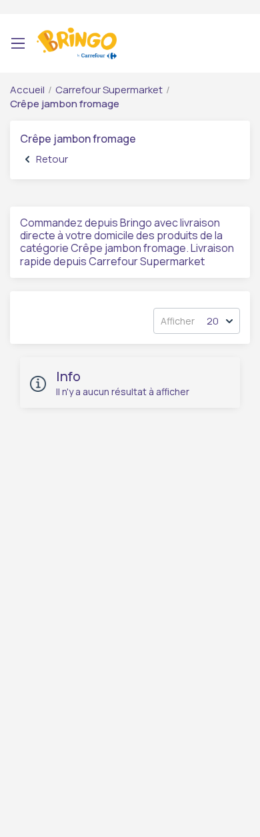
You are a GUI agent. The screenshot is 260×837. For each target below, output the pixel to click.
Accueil (27, 90)
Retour (52, 159)
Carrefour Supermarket (109, 90)
